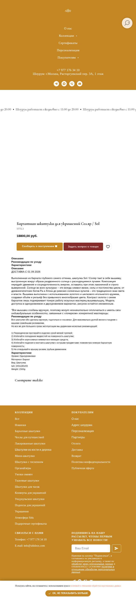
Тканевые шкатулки (27, 480)
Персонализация (68, 50)
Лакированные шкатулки (30, 443)
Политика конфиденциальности (91, 461)
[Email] (79, 83)
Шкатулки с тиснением (29, 461)
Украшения (22, 511)
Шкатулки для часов (27, 486)
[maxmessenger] (64, 83)
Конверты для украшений (30, 492)
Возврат (76, 455)
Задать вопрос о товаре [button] (83, 246)
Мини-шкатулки (25, 455)
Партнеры (78, 437)
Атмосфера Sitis (24, 517)
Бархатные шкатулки (27, 431)
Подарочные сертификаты (31, 523)
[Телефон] (72, 83)
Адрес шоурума (82, 425)
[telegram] (56, 83)
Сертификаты (68, 43)
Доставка (77, 449)
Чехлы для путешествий (29, 437)
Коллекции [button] (67, 35)
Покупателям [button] (67, 57)
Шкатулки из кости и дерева (33, 449)
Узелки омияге (24, 474)
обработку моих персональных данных (92, 564)
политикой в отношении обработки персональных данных (95, 586)
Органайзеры (23, 468)
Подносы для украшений (30, 505)
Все (17, 418)
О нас (68, 28)
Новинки (20, 425)
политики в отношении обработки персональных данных (93, 569)
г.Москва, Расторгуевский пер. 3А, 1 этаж (74, 74)
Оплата (76, 443)
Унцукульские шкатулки (29, 499)
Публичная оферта (83, 468)
